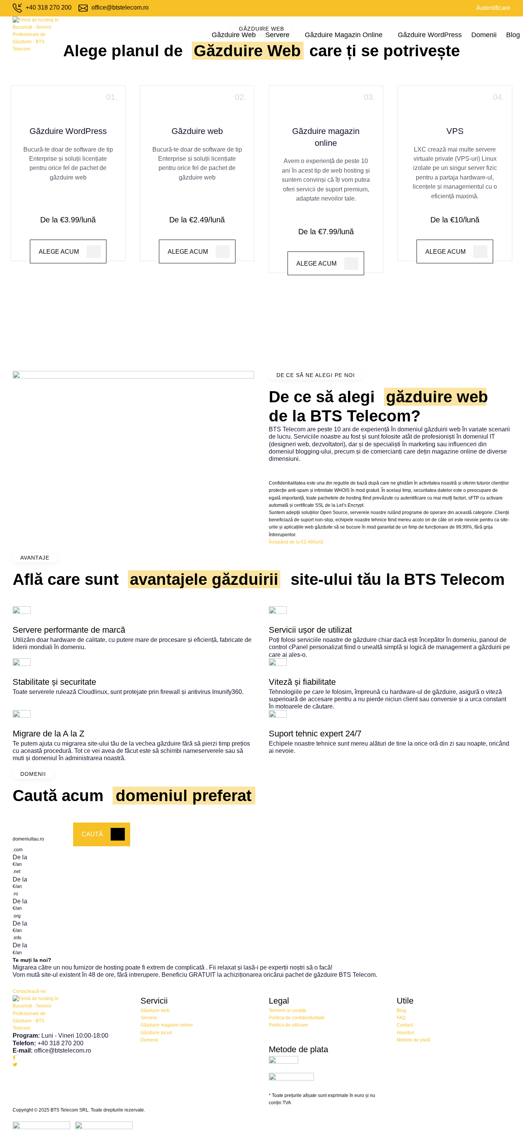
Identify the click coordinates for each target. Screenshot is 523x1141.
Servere (277, 35)
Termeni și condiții (287, 1010)
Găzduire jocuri (156, 1032)
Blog (513, 35)
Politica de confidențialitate (297, 1017)
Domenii (484, 35)
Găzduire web (234, 35)
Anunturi (405, 1032)
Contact (405, 1025)
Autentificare (493, 8)
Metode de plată (413, 1040)
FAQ (401, 1017)
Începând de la (296, 542)
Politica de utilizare (288, 1025)
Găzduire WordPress (430, 35)
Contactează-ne (29, 991)
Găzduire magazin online (343, 35)
